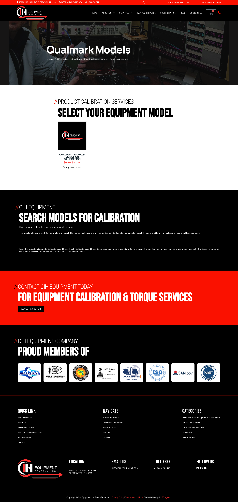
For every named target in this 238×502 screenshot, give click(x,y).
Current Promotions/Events (31, 432)
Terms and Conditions (113, 423)
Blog (183, 13)
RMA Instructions (26, 428)
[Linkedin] (197, 468)
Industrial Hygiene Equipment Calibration (201, 418)
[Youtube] (205, 468)
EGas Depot (188, 432)
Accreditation (168, 13)
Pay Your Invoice (146, 13)
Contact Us (196, 13)
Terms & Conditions (134, 497)
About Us (107, 13)
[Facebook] (201, 468)
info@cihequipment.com (125, 468)
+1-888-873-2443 (162, 468)
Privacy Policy (109, 428)
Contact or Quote (111, 418)
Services (124, 13)
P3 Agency (167, 497)
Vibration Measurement (95, 59)
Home (94, 13)
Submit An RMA (189, 437)
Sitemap (106, 437)
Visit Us (106, 432)
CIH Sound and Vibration (68, 59)
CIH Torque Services (191, 423)
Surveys (21, 442)
